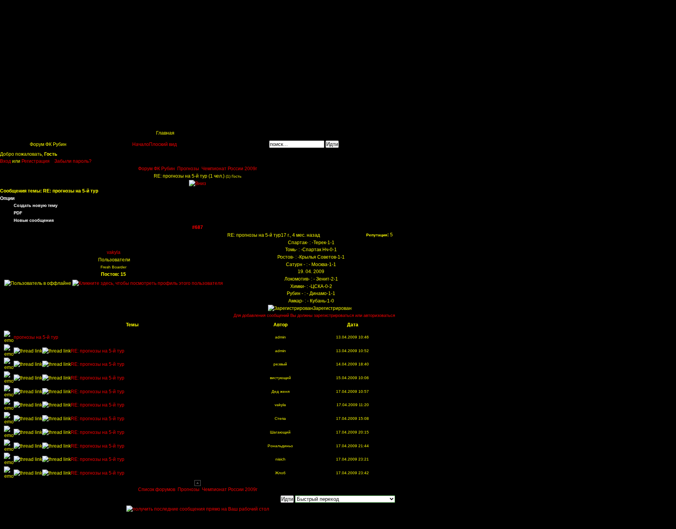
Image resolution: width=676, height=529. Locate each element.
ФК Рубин (58, 10)
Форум (316, 119)
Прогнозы (188, 168)
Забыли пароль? (73, 161)
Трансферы (241, 119)
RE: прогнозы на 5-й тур (97, 351)
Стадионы (200, 119)
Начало (140, 144)
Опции (7, 198)
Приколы (126, 119)
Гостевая (352, 119)
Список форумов (157, 489)
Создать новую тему (36, 205)
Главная (18, 119)
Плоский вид (163, 144)
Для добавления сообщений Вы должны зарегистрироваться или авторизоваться (314, 315)
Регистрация (36, 161)
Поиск (53, 119)
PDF (18, 213)
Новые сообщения (34, 220)
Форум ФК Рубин (156, 168)
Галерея (281, 119)
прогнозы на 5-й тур (36, 337)
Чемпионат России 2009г (229, 168)
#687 (197, 227)
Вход (6, 161)
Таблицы (88, 119)
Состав (162, 119)
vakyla (113, 252)
